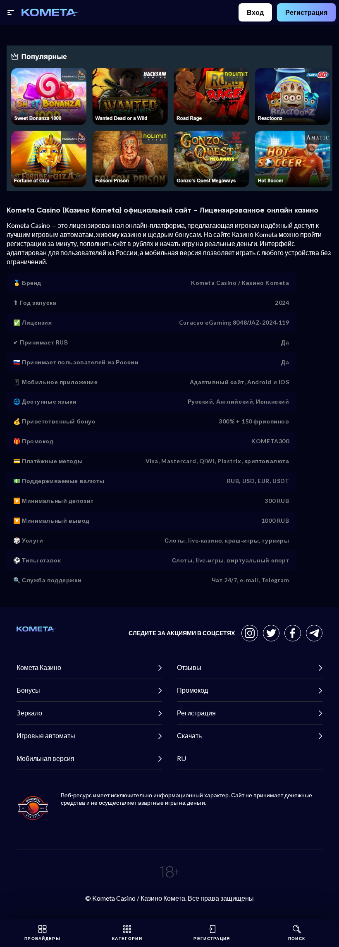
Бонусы (28, 690)
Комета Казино (39, 667)
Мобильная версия (45, 758)
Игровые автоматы (46, 735)
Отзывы (189, 667)
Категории (127, 938)
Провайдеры (42, 938)
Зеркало (29, 713)
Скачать (189, 735)
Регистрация (306, 12)
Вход (255, 12)
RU (181, 758)
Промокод (192, 690)
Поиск (297, 938)
